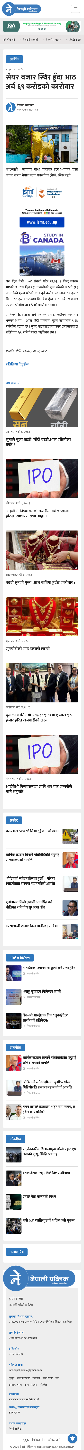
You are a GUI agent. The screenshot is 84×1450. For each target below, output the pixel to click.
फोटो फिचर (48, 1378)
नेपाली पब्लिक (25, 105)
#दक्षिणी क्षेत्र (63, 39)
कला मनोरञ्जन (30, 1385)
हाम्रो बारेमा (16, 1299)
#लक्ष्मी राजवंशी (18, 39)
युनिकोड (43, 1385)
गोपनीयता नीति (38, 1440)
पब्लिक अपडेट (23, 1378)
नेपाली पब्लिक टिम (21, 1305)
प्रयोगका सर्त (53, 1440)
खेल (57, 1378)
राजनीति (36, 1378)
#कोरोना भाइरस (42, 39)
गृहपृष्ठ (11, 1378)
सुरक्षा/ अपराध (15, 1385)
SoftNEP (69, 1447)
